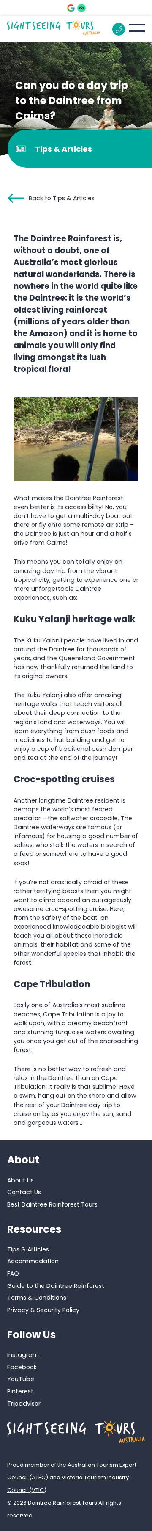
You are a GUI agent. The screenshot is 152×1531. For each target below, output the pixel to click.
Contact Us (24, 1192)
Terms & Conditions (36, 1297)
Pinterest (20, 1391)
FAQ (13, 1273)
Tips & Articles (28, 1249)
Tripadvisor (24, 1403)
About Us (20, 1180)
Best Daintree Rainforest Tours (52, 1204)
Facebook (22, 1367)
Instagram (23, 1355)
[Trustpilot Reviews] (81, 8)
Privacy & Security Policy (43, 1310)
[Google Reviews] (71, 8)
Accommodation (33, 1261)
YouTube (20, 1379)
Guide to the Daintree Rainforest (55, 1286)
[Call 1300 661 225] (118, 29)
